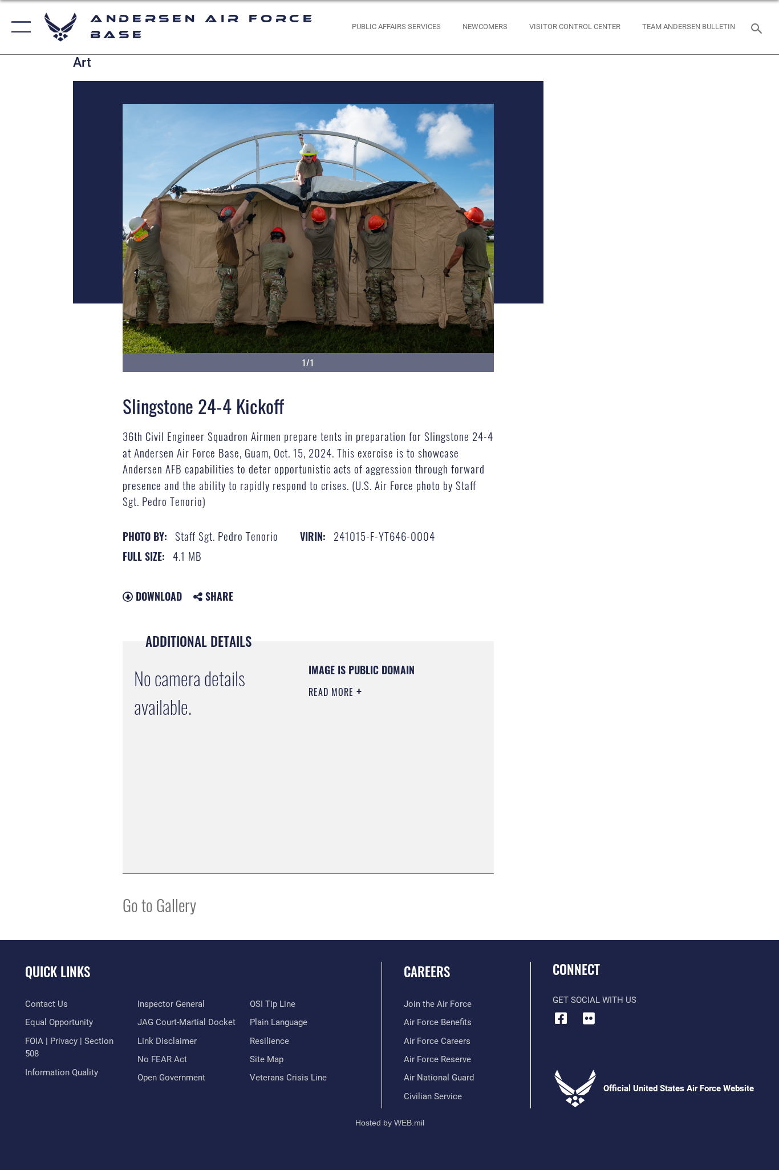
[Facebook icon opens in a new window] (561, 1018)
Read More (332, 692)
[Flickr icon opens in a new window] (589, 1018)
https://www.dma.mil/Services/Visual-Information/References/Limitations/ (378, 836)
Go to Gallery (159, 904)
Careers (427, 971)
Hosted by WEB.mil (389, 1122)
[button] (18, 27)
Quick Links (57, 971)
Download (157, 596)
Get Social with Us (594, 1000)
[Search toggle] (758, 27)
